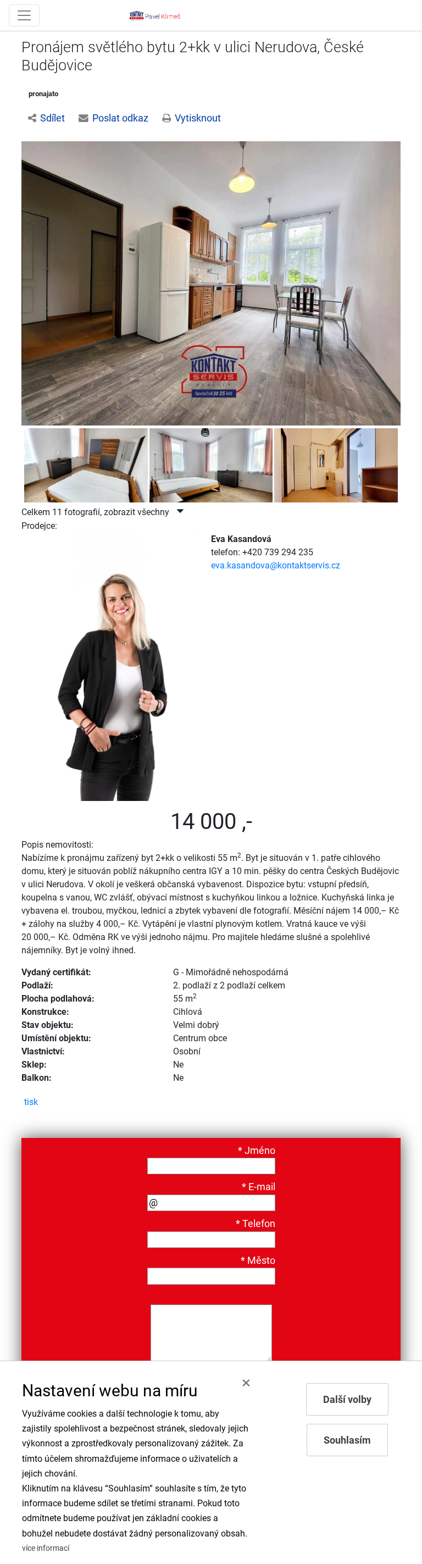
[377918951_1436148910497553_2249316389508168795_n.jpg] (211, 283)
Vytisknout (198, 118)
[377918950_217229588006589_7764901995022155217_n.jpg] (335, 473)
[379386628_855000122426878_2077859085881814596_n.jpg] (85, 473)
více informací (45, 1548)
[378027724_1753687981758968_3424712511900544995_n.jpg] (211, 473)
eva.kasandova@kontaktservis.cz (275, 565)
